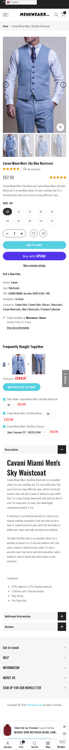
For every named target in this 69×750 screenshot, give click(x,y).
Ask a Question (11, 274)
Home (5, 26)
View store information (18, 327)
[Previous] (6, 85)
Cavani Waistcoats (12, 309)
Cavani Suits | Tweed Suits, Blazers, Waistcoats (38, 304)
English (14, 2)
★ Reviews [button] (66, 378)
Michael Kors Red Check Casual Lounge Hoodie (36, 732)
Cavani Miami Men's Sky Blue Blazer (24, 413)
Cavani (14, 282)
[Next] (63, 85)
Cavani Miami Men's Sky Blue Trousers (25, 426)
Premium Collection (50, 309)
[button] (11, 169)
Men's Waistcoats (30, 309)
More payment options (34, 265)
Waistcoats (14, 288)
